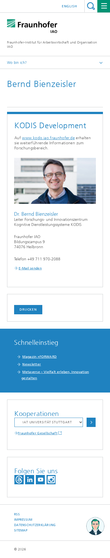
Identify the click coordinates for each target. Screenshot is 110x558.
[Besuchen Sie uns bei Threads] (19, 479)
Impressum (23, 520)
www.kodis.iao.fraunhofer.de (48, 138)
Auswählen (91, 422)
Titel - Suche (91, 6)
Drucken (28, 309)
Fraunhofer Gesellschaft (38, 433)
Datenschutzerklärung (35, 525)
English (69, 6)
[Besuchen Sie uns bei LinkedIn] (29, 479)
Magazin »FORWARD (39, 357)
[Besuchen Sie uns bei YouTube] (40, 479)
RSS (17, 514)
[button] (95, 526)
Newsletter (31, 364)
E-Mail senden (30, 268)
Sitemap (20, 530)
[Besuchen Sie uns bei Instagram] (51, 479)
